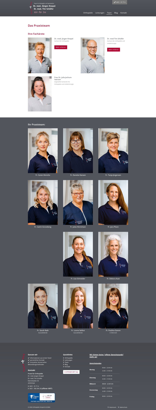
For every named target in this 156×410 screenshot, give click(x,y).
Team (67, 362)
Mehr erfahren (61, 47)
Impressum (112, 407)
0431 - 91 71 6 (120, 2)
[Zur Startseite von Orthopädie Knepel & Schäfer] (43, 8)
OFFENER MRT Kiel (71, 372)
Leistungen (68, 360)
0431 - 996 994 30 (35, 389)
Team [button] (109, 12)
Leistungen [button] (99, 12)
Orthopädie (88, 12)
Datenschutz (123, 407)
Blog (116, 12)
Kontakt (123, 12)
